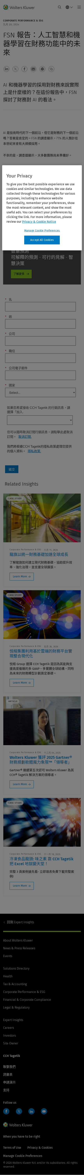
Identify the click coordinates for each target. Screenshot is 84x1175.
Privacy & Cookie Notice (39, 222)
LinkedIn (31, 1111)
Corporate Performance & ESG (24, 992)
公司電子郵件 (16, 368)
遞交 (12, 469)
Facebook (6, 1111)
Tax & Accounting (15, 984)
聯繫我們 (9, 1067)
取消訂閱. (25, 437)
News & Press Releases (19, 948)
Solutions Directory (16, 968)
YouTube (44, 1111)
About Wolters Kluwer (18, 940)
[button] (6, 69)
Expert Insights (20, 922)
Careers (8, 1028)
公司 (10, 334)
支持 (6, 1090)
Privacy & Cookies (40, 1147)
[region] (42, 208)
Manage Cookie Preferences (42, 230)
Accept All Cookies (42, 240)
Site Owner (10, 1043)
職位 (10, 351)
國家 (10, 385)
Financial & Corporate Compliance (27, 1000)
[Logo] (20, 7)
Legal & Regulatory (16, 1007)
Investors (9, 1035)
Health (8, 976)
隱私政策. (34, 451)
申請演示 (9, 1082)
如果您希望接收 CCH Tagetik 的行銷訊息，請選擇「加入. (38, 410)
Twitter (19, 1111)
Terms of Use (12, 1147)
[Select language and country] (69, 7)
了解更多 (18, 274)
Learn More (20, 576)
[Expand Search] (59, 7)
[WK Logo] (17, 1124)
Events (7, 956)
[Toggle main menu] (78, 7)
